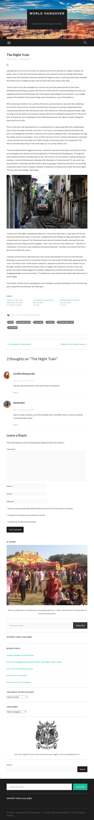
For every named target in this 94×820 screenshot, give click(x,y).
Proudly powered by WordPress (24, 813)
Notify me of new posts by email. (22, 522)
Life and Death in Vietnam (70, 300)
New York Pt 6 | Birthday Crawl (20, 669)
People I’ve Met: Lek (14, 300)
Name (10, 486)
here (77, 754)
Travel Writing (27, 315)
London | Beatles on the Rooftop (20, 655)
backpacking (24, 322)
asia (13, 315)
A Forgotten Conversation (43, 300)
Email (9, 494)
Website (10, 501)
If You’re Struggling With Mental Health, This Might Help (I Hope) (34, 662)
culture (18, 315)
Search (9, 765)
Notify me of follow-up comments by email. (27, 515)
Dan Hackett (25, 59)
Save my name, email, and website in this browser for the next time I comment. (41, 508)
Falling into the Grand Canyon (73, 344)
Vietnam (13, 327)
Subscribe (80, 625)
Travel (50, 322)
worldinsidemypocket (24, 373)
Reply (15, 392)
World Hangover (47, 13)
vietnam (37, 315)
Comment (11, 449)
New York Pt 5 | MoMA (17, 675)
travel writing (66, 322)
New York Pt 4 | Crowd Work (19, 682)
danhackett (19, 402)
